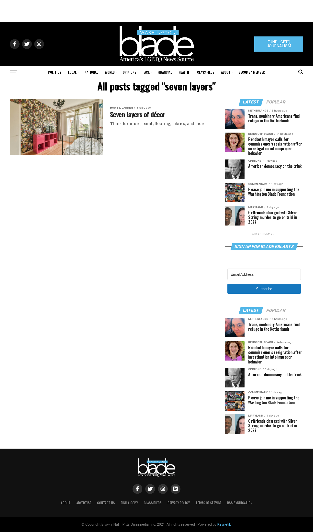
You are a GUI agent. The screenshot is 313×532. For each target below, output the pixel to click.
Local (72, 72)
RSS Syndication (239, 502)
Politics (54, 72)
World (110, 72)
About (226, 72)
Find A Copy (129, 502)
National (91, 72)
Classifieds (205, 72)
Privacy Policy (179, 502)
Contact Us (106, 502)
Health (184, 72)
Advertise (83, 502)
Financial (165, 72)
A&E (147, 72)
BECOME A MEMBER (252, 72)
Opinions (129, 72)
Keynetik (224, 524)
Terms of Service (208, 502)
